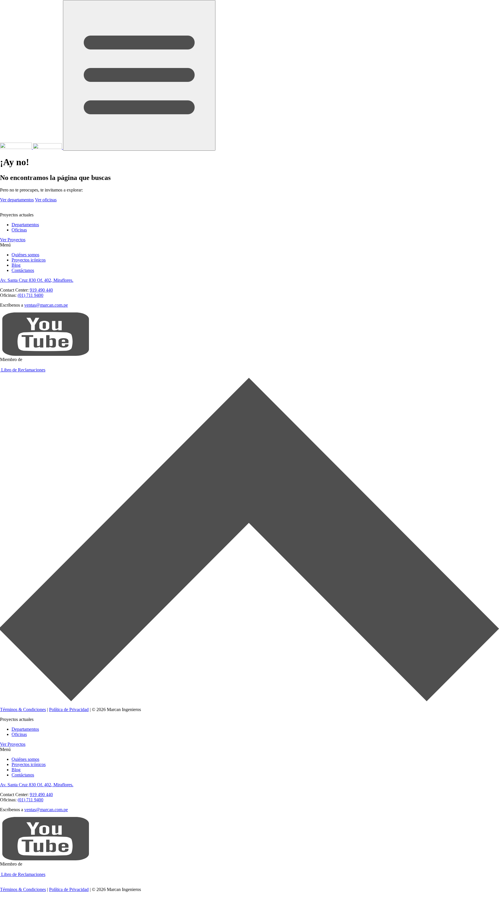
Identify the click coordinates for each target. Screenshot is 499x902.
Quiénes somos (25, 254)
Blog (16, 265)
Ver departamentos (17, 199)
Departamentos (25, 224)
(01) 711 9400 (30, 295)
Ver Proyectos (12, 239)
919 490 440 (41, 290)
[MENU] (139, 75)
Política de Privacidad (69, 709)
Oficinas (19, 229)
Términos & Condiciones (23, 709)
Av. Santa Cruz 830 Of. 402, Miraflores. (36, 280)
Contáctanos (23, 270)
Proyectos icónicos (29, 259)
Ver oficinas (46, 199)
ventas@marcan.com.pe (46, 305)
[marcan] (31, 147)
